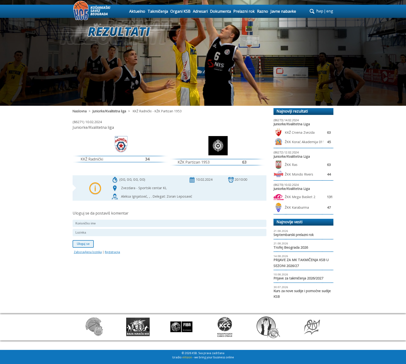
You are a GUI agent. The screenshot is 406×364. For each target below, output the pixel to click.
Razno (262, 11)
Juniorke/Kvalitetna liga (109, 111)
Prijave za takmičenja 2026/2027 (298, 278)
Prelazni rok (244, 11)
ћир (319, 11)
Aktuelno (137, 11)
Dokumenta (220, 11)
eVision (187, 357)
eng (329, 11)
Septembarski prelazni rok (293, 234)
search (312, 11)
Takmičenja (158, 11)
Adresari (200, 11)
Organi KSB (180, 11)
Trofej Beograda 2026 (290, 247)
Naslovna (80, 111)
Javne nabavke (283, 11)
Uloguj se (83, 244)
